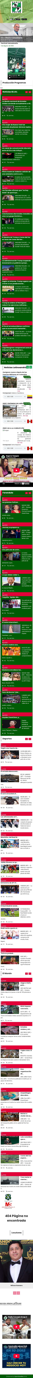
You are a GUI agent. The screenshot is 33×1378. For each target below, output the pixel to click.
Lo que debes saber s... (11, 575)
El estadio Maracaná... (10, 771)
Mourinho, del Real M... (10, 837)
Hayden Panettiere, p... (11, 717)
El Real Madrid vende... (10, 906)
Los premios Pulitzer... (10, 502)
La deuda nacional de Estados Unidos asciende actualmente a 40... (17, 102)
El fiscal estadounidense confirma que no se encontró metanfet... (16, 327)
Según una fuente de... (10, 748)
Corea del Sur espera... (25, 1157)
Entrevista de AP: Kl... (9, 883)
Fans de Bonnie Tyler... (11, 692)
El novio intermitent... (10, 622)
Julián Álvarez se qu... (9, 862)
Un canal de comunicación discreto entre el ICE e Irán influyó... (16, 149)
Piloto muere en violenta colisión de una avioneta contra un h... (16, 173)
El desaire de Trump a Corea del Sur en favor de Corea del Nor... (16, 238)
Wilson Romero (16, 1285)
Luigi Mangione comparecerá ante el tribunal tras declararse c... (16, 349)
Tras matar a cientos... (25, 1178)
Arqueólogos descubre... (25, 1094)
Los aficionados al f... (9, 817)
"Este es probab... (7, 953)
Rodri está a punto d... (9, 928)
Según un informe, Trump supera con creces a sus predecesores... (17, 282)
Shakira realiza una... (10, 645)
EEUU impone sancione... (25, 1007)
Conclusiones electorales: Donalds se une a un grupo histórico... (17, 215)
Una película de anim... (11, 550)
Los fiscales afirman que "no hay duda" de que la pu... (15, 191)
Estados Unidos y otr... (25, 1028)
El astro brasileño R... (9, 794)
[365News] (16, 7)
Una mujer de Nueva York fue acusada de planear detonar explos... (17, 126)
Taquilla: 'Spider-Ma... (11, 597)
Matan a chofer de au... (26, 1115)
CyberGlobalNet (19, 1376)
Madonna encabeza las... (12, 670)
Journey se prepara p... (11, 527)
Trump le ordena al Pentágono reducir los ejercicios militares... (15, 304)
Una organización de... (25, 1071)
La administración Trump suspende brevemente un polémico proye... (16, 262)
